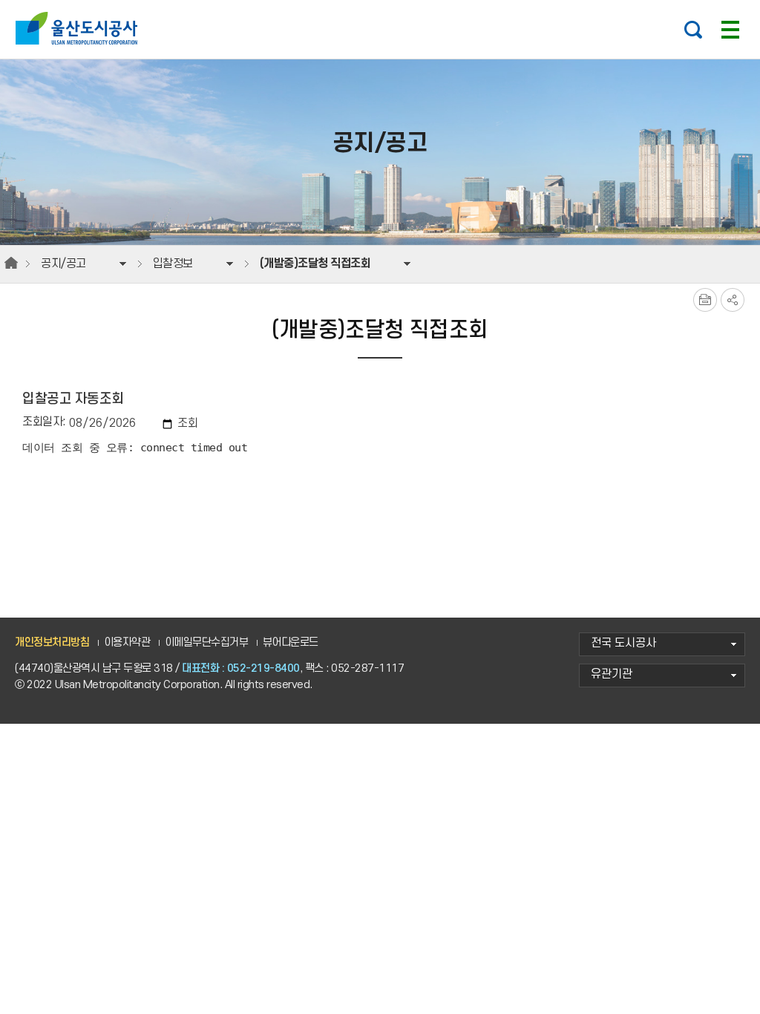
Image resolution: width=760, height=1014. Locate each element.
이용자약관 (127, 642)
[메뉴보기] (730, 30)
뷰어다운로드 (290, 642)
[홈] (11, 263)
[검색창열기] (693, 30)
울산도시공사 (80, 28)
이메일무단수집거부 (207, 642)
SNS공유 (732, 300)
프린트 (705, 300)
